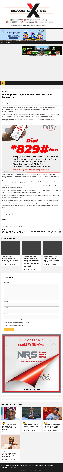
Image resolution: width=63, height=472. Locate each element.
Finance (31, 256)
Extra (2, 465)
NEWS (3, 451)
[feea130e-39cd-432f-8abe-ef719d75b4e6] (23, 35)
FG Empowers (8, 226)
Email (6, 308)
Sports (45, 465)
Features (52, 256)
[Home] (3, 83)
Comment (7, 282)
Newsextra (12, 103)
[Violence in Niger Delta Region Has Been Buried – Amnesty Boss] (10, 248)
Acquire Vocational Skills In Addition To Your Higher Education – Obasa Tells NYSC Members (15, 231)
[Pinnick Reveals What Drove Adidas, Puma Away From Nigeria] (31, 413)
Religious (35, 465)
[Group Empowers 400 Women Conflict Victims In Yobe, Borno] (52, 248)
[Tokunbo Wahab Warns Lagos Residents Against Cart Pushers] (10, 442)
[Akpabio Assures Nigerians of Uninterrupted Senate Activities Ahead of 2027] (52, 413)
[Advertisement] (31, 69)
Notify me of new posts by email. (14, 325)
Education (50, 465)
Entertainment (29, 465)
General (22, 465)
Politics (3, 422)
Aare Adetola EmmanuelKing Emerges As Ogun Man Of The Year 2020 (46, 231)
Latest (10, 256)
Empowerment (5, 91)
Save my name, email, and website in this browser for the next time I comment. (27, 320)
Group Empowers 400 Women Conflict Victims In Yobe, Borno (51, 260)
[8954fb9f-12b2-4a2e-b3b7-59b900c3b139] (31, 149)
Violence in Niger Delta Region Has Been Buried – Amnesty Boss (10, 260)
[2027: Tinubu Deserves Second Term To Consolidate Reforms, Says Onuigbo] (10, 413)
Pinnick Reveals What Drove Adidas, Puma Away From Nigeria (31, 426)
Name (6, 301)
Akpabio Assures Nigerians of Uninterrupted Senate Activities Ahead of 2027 (52, 426)
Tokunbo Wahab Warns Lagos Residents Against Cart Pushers (9, 455)
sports (24, 422)
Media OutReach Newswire (8, 467)
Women (20, 226)
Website (6, 314)
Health (41, 465)
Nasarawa (15, 226)
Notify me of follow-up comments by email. (17, 322)
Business (12, 465)
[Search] (61, 83)
